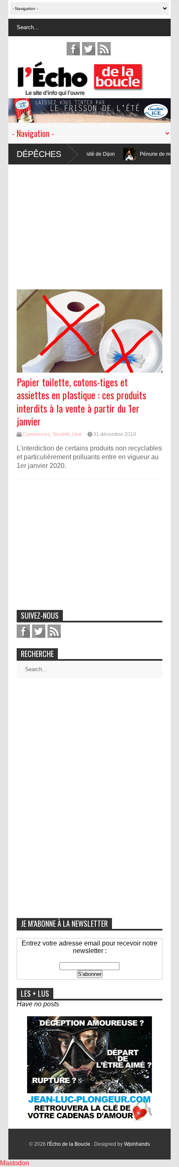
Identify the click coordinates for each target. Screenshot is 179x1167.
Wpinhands (137, 1144)
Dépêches (39, 154)
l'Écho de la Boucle (69, 1144)
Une (77, 434)
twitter (88, 48)
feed (104, 48)
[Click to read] (113, 154)
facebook (73, 48)
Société (61, 434)
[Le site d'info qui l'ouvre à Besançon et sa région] (94, 90)
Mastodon (14, 1163)
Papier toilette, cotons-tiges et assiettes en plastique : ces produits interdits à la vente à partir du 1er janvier (81, 401)
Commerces (36, 434)
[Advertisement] (89, 222)
